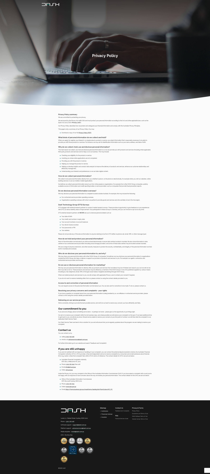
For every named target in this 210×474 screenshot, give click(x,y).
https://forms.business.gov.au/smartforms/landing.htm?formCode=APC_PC (88, 389)
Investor (104, 417)
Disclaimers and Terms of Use (140, 413)
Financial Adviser (106, 414)
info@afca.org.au (70, 367)
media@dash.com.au (77, 431)
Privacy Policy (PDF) (85, 133)
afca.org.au (69, 370)
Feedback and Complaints (122, 411)
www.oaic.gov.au (71, 386)
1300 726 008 (70, 337)
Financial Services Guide (121, 418)
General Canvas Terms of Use (140, 419)
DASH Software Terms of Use (139, 416)
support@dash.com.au (79, 425)
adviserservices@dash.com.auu (78, 339)
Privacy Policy (135, 411)
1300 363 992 (70, 364)
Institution (104, 411)
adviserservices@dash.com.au (81, 428)
